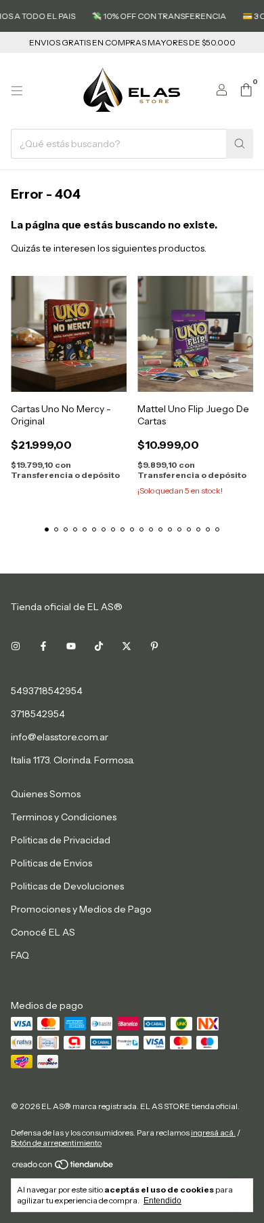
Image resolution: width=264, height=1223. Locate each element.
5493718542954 (47, 691)
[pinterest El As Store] (154, 646)
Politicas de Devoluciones (67, 886)
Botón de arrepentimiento (56, 1143)
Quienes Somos (46, 794)
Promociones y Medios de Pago (81, 909)
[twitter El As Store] (126, 646)
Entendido (162, 1200)
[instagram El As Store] (15, 646)
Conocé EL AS (43, 932)
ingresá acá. (213, 1132)
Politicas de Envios (51, 863)
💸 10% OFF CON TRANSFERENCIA (153, 16)
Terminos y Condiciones (63, 817)
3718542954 (38, 714)
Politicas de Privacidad (60, 840)
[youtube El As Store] (71, 646)
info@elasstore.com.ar (59, 737)
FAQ (20, 955)
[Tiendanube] (63, 1167)
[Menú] (17, 91)
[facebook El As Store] (43, 646)
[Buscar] (239, 144)
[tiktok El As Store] (99, 646)
